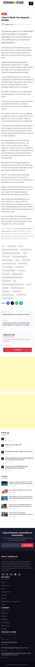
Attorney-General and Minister (11, 253)
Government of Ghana (9, 263)
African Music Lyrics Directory (10, 601)
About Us (4, 613)
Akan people (11, 246)
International (5, 585)
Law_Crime (6, 274)
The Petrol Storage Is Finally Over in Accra (18, 451)
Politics (3, 604)
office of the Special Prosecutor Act (13, 284)
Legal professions (17, 274)
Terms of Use (5, 626)
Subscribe (17, 350)
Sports (3, 588)
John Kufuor (21, 270)
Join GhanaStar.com (7, 228)
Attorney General (26, 249)
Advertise (4, 619)
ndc (15, 281)
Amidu (20, 246)
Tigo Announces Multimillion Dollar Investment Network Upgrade (16, 467)
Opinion (3, 598)
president (5, 288)
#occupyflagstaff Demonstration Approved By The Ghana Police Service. (19, 459)
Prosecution (6, 291)
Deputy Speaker (7, 260)
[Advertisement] (17, 374)
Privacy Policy (5, 622)
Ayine (25, 253)
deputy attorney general (19, 256)
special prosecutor (8, 294)
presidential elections (17, 288)
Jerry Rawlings (23, 263)
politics (29, 284)
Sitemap (4, 629)
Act (4, 246)
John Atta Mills (19, 267)
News (4, 14)
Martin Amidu (6, 281)
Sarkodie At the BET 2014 (13, 445)
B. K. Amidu (6, 256)
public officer (17, 291)
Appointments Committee (10, 249)
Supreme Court (21, 294)
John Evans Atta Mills (8, 270)
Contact (3, 616)
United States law (8, 298)
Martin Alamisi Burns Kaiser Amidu (12, 277)
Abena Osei (9, 24)
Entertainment (6, 592)
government (26, 260)
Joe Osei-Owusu (7, 267)
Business (4, 595)
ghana (17, 260)
